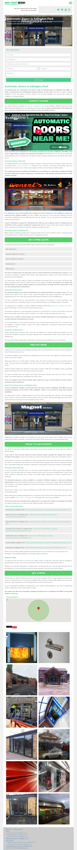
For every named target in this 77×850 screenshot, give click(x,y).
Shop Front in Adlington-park (14, 829)
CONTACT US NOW (38, 101)
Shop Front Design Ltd (24, 165)
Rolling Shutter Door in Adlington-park (17, 838)
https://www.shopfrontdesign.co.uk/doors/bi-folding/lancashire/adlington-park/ (48, 510)
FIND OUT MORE (38, 345)
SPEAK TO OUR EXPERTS (38, 444)
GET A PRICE (38, 573)
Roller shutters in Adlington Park (24, 497)
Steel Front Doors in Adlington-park (17, 836)
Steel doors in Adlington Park (60, 305)
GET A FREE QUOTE (38, 240)
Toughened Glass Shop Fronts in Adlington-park (21, 842)
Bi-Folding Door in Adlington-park (17, 835)
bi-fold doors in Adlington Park (34, 106)
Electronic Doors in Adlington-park (17, 833)
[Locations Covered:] (5, 2)
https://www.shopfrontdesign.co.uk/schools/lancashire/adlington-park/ (45, 547)
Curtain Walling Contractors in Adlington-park (19, 846)
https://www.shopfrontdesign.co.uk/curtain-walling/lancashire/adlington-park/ (48, 542)
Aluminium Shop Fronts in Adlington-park (19, 844)
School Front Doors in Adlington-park (17, 848)
